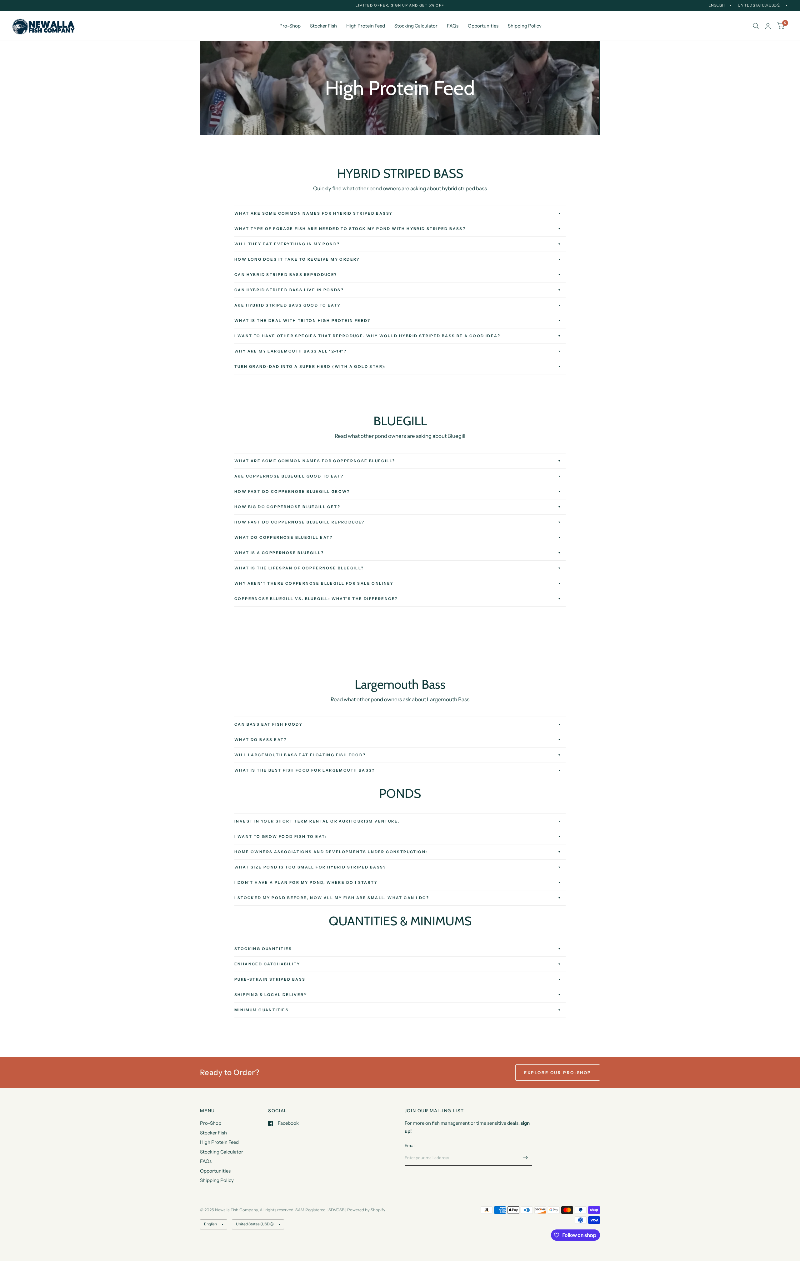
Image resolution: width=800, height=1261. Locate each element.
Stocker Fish (323, 26)
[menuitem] (290, 26)
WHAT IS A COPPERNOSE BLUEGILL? (279, 552)
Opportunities (483, 26)
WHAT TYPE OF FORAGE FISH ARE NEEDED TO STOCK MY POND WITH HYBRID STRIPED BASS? (350, 228)
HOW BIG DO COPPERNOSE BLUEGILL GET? (287, 506)
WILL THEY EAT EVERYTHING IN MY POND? (287, 244)
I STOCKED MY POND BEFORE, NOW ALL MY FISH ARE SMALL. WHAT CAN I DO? (331, 897)
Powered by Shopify (366, 1209)
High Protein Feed (365, 26)
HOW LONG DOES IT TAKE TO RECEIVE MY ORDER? (297, 259)
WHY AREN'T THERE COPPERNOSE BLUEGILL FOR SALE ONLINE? (313, 583)
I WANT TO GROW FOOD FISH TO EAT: (280, 836)
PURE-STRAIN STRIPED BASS (270, 979)
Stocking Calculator (416, 26)
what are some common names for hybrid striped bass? (313, 213)
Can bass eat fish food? (268, 724)
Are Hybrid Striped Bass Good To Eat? (287, 305)
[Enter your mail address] (525, 1157)
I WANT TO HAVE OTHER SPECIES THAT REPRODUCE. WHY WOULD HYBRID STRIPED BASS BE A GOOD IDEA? (367, 335)
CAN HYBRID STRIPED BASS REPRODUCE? (285, 274)
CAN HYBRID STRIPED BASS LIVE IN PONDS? (289, 290)
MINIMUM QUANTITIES (261, 1010)
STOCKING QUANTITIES (263, 948)
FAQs (452, 26)
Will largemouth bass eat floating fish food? (300, 755)
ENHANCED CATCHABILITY (267, 964)
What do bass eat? (260, 739)
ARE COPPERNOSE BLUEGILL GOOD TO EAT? (288, 476)
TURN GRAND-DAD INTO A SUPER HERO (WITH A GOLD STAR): (310, 366)
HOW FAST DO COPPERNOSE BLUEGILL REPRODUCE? (299, 522)
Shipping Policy (525, 26)
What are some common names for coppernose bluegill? (314, 460)
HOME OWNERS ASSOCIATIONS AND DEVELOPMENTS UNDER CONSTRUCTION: (330, 851)
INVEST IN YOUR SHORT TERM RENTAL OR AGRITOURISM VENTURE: (316, 821)
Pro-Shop (290, 26)
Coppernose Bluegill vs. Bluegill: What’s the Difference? (316, 598)
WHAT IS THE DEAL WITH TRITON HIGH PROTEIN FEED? (302, 320)
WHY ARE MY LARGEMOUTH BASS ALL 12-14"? (290, 351)
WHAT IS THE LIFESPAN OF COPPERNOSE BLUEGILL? (299, 568)
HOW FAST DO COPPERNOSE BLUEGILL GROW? (292, 491)
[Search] (756, 26)
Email (410, 1145)
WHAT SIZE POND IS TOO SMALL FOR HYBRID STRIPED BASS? (310, 867)
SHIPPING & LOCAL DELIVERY (270, 994)
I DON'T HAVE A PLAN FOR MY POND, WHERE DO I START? (305, 882)
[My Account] (768, 26)
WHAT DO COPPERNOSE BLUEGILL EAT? (283, 537)
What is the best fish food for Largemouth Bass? (304, 770)
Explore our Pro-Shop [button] (557, 1072)
